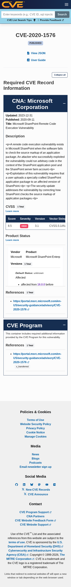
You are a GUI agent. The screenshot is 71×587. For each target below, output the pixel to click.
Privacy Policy (35, 428)
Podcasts (35, 462)
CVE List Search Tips (19, 20)
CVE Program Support (34, 512)
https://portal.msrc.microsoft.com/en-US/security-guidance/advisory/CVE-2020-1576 (37, 305)
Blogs (35, 458)
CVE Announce (37, 494)
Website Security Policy (35, 424)
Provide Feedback (51, 20)
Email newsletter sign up (36, 466)
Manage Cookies (36, 436)
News (35, 454)
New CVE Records (37, 489)
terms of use (17, 542)
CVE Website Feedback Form (34, 520)
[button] (66, 4)
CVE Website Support (34, 524)
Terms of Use (35, 419)
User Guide (38, 60)
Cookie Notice (35, 432)
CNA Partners (35, 516)
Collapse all (59, 75)
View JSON (37, 53)
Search (62, 14)
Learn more (12, 211)
